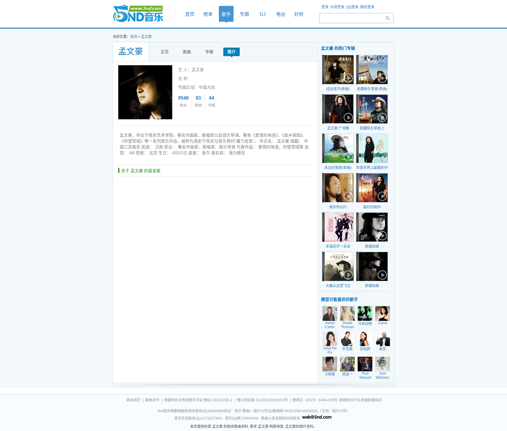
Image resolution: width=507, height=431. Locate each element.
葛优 (382, 349)
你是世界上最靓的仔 (372, 168)
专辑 (244, 14)
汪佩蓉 (330, 374)
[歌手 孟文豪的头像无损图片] (145, 67)
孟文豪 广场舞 (338, 128)
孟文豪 (146, 37)
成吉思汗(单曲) (338, 89)
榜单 (208, 14)
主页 (164, 51)
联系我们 (133, 400)
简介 (231, 51)
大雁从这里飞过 (338, 286)
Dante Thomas (347, 325)
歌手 (226, 14)
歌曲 (187, 51)
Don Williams (382, 375)
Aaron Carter (330, 325)
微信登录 (367, 7)
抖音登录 (337, 7)
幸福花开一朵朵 (338, 246)
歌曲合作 (152, 400)
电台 (280, 14)
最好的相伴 (372, 207)
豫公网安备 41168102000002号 (262, 400)
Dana (382, 323)
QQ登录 (352, 7)
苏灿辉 (365, 349)
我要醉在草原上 (372, 128)
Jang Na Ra (330, 350)
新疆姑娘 (372, 246)
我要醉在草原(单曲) (372, 89)
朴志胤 (347, 349)
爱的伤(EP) (338, 207)
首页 (142, 14)
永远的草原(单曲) (338, 168)
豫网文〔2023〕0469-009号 (315, 400)
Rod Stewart (365, 375)
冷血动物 (365, 324)
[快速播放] (348, 78)
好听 (299, 14)
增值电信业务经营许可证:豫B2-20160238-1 (198, 400)
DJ (263, 14)
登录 (325, 7)
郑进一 (347, 374)
